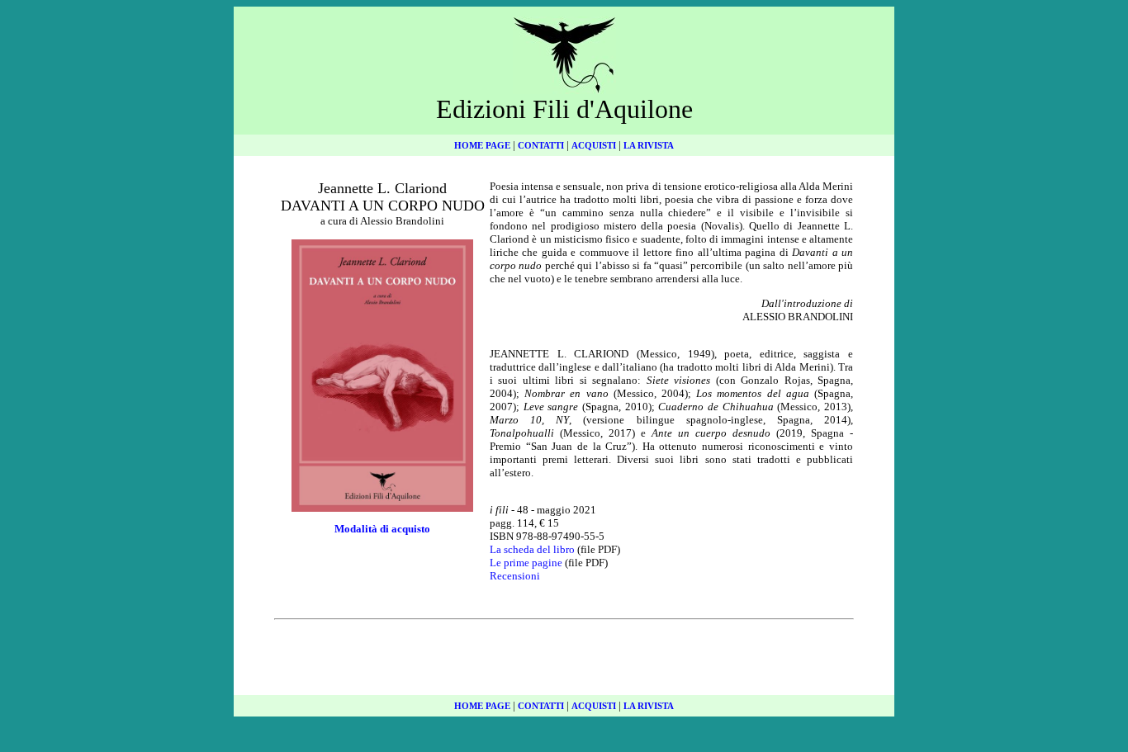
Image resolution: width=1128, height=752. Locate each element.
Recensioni (515, 576)
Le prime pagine (526, 562)
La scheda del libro (532, 549)
